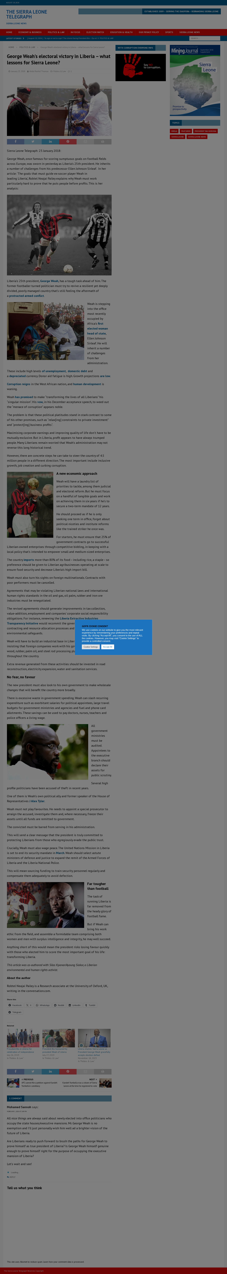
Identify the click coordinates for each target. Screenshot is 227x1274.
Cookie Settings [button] (91, 647)
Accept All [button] (107, 647)
